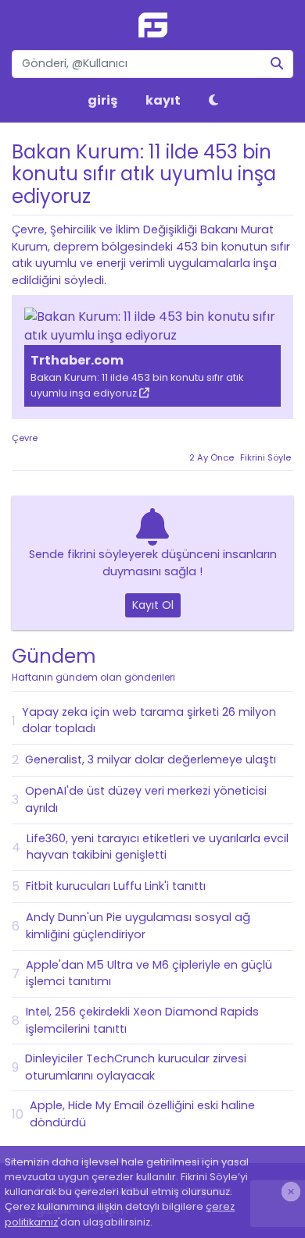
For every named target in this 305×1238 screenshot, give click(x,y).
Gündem (93, 663)
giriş (102, 100)
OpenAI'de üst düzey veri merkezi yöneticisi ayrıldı (146, 799)
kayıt (163, 100)
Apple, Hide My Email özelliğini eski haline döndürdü (142, 1113)
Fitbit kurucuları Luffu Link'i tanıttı (116, 886)
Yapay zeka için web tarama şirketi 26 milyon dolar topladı (149, 720)
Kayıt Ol (153, 605)
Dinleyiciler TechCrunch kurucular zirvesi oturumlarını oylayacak (135, 1067)
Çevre (25, 438)
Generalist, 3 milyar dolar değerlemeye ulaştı (150, 759)
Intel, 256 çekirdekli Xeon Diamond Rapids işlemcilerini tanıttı (142, 1020)
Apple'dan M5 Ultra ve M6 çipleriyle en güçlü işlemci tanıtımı (149, 973)
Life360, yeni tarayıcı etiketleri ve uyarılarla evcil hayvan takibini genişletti (158, 847)
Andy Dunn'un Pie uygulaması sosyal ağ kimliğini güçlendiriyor (138, 925)
